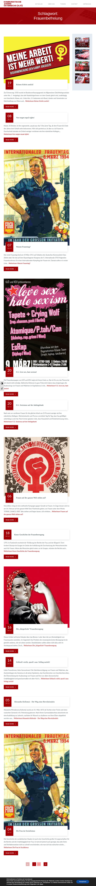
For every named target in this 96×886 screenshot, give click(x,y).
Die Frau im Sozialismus (25, 831)
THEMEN (63, 4)
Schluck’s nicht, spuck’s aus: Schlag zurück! (33, 662)
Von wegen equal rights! (25, 118)
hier (41, 884)
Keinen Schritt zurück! (24, 84)
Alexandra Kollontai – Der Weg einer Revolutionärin (34, 702)
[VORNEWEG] (82, 78)
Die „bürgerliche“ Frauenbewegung (29, 629)
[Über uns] (82, 43)
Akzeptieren (82, 882)
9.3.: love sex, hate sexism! (26, 372)
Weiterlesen (37, 101)
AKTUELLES (38, 4)
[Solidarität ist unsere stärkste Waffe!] (82, 66)
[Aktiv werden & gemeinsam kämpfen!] (82, 54)
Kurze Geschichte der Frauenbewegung (29, 535)
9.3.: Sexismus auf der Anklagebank (30, 405)
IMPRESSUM (87, 4)
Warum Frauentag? (23, 247)
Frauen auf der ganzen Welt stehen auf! (31, 498)
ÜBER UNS (51, 4)
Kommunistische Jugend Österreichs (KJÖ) (13, 4)
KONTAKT (74, 4)
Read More (10, 106)
